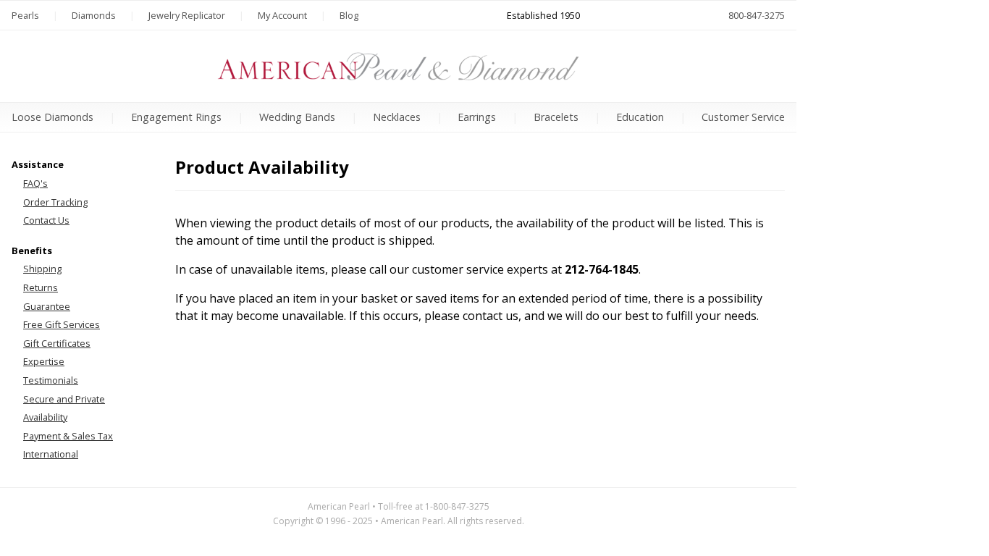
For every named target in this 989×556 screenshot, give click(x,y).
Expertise (43, 361)
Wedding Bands (297, 117)
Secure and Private (64, 398)
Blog (349, 15)
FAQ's (35, 183)
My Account (282, 15)
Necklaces (397, 117)
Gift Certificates (57, 343)
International (50, 453)
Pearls (25, 15)
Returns (40, 287)
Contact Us (46, 220)
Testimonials (50, 380)
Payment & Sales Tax (68, 435)
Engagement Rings (176, 117)
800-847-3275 (756, 15)
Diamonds (94, 15)
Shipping (42, 268)
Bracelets (556, 117)
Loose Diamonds (52, 117)
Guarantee (46, 306)
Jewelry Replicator (186, 15)
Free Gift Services (61, 324)
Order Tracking (55, 201)
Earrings (477, 117)
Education (640, 117)
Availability (45, 417)
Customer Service (743, 117)
